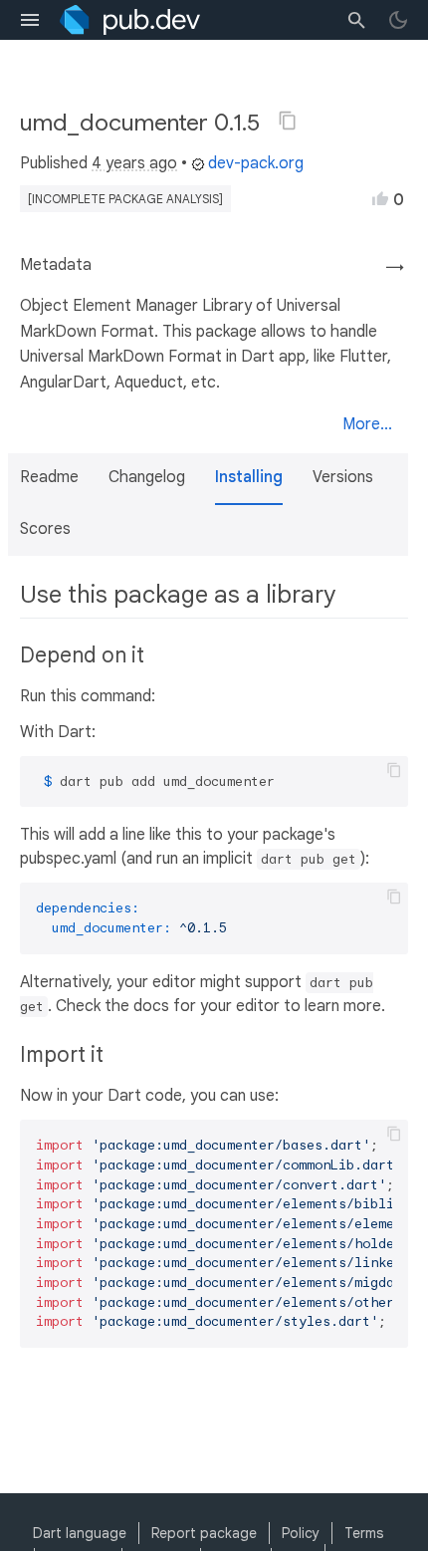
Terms (363, 1533)
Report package (204, 1533)
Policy (301, 1533)
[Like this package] (380, 198)
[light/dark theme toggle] (398, 20)
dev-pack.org (256, 163)
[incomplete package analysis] (125, 198)
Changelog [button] (146, 477)
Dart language (79, 1533)
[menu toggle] (30, 20)
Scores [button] (45, 529)
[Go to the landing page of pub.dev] (130, 20)
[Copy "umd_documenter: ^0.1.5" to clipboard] (288, 120)
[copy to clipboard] (394, 770)
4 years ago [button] (134, 163)
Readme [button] (49, 477)
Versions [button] (343, 477)
